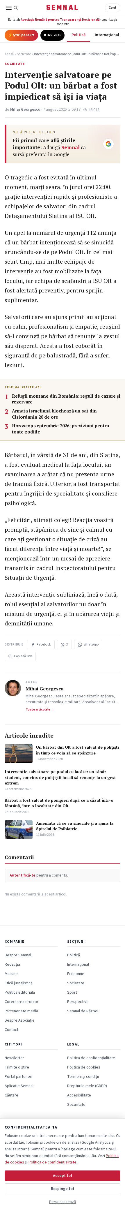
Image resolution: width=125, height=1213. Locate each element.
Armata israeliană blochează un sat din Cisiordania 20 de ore (54, 414)
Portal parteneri (18, 1077)
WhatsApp (91, 644)
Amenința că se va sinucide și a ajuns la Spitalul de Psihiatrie (74, 825)
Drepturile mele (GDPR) (87, 1086)
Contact (11, 1030)
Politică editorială (20, 992)
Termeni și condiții (83, 1077)
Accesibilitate (79, 1095)
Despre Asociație (20, 1020)
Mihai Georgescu (25, 109)
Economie (75, 974)
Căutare (11, 1095)
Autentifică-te (22, 875)
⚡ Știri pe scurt (21, 35)
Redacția (12, 964)
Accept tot (62, 1176)
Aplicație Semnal (19, 1086)
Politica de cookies (83, 1067)
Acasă (9, 54)
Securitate (76, 1105)
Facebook (44, 644)
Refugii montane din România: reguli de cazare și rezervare (66, 399)
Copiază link (23, 656)
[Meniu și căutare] (12, 7)
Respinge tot (62, 1189)
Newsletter (14, 1058)
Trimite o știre (17, 1067)
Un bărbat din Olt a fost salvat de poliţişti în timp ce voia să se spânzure (77, 749)
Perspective (78, 1002)
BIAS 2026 (52, 35)
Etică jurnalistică (19, 983)
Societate (24, 54)
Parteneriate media (21, 1011)
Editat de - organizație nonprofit (62, 21)
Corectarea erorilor (21, 1002)
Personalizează (62, 1202)
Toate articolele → (40, 709)
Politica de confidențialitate (91, 1058)
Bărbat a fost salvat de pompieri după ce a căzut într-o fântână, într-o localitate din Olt (59, 802)
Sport (72, 992)
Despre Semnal (18, 955)
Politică (78, 35)
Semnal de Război (82, 1011)
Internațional (107, 35)
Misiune (11, 974)
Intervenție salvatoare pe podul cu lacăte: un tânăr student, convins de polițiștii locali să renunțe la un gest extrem (60, 777)
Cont (113, 7)
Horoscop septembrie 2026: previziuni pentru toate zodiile (60, 429)
